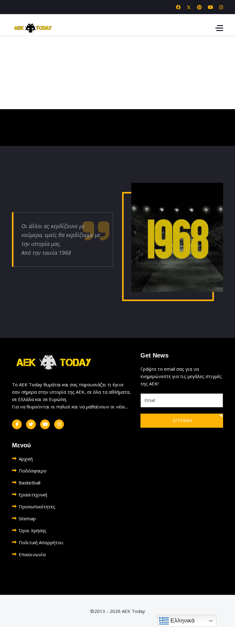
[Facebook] (178, 7)
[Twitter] (189, 7)
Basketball (29, 483)
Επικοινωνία (32, 554)
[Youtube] (210, 7)
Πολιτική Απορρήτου (41, 542)
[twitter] (31, 424)
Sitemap (27, 518)
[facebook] (17, 424)
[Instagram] (221, 7)
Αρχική (26, 459)
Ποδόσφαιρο (33, 471)
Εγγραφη (182, 420)
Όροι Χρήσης (33, 530)
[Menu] (219, 28)
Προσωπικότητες (37, 506)
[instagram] (59, 424)
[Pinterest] (199, 7)
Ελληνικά (182, 620)
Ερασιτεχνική (33, 494)
